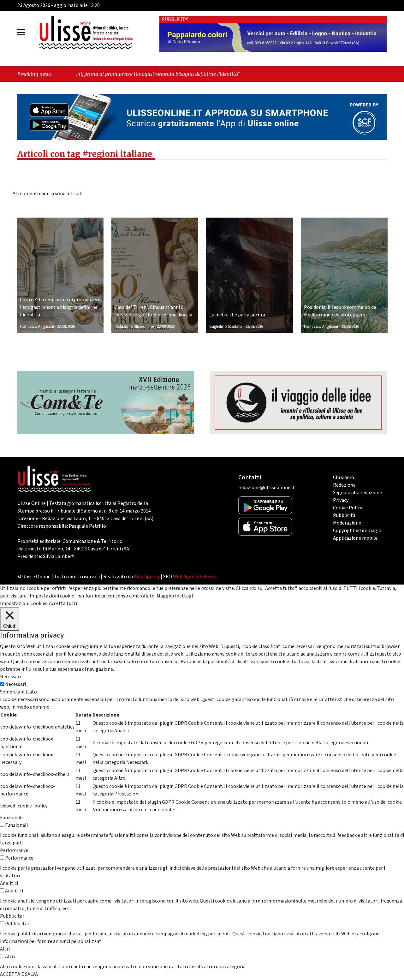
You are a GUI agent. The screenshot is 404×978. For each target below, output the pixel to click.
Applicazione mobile (355, 538)
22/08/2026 (166, 326)
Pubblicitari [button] (13, 916)
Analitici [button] (9, 883)
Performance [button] (14, 850)
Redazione (344, 485)
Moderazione (347, 522)
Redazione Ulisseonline (134, 326)
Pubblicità (344, 515)
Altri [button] (5, 948)
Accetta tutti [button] (63, 603)
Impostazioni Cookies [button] (23, 603)
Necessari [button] (10, 676)
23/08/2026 (66, 326)
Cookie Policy (347, 507)
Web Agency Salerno (195, 576)
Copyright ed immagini (358, 530)
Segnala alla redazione (357, 492)
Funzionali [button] (11, 817)
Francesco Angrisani (37, 326)
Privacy (340, 500)
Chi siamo (343, 477)
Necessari (15, 684)
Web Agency (147, 576)
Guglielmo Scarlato (225, 326)
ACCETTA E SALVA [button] (19, 974)
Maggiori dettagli (175, 595)
